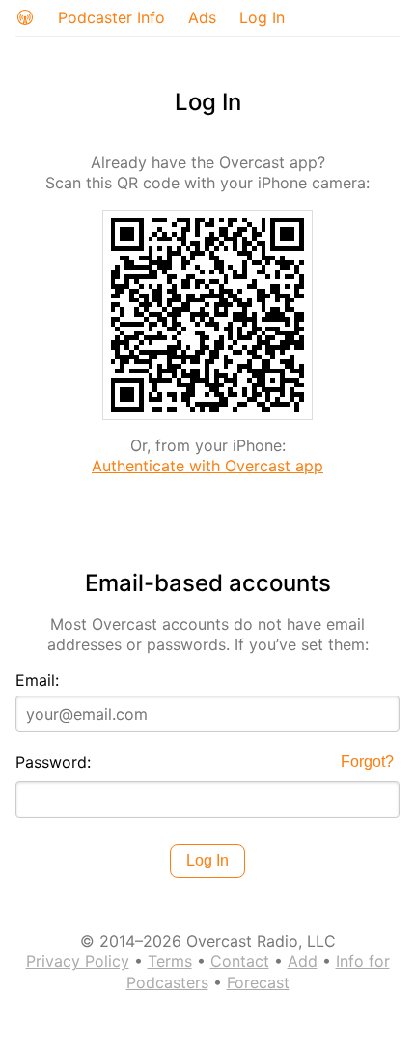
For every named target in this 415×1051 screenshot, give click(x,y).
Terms (170, 961)
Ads (202, 17)
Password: (53, 762)
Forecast (258, 982)
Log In (262, 17)
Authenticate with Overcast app (207, 465)
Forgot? (367, 761)
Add (303, 961)
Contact (239, 961)
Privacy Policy (77, 961)
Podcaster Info (111, 17)
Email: (37, 680)
